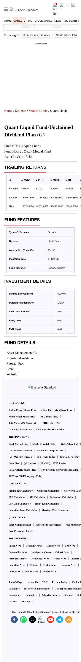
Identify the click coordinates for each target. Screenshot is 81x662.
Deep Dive (14, 463)
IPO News (70, 545)
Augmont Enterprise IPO (50, 450)
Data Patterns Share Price (22, 469)
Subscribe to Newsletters (48, 524)
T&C (45, 582)
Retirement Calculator (61, 497)
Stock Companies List (20, 524)
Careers (13, 601)
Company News (34, 545)
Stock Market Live (18, 444)
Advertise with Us (51, 595)
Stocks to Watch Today (45, 444)
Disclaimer (14, 588)
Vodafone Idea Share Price (50, 429)
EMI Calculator (17, 497)
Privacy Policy (59, 582)
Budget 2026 (49, 571)
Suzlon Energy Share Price (23, 410)
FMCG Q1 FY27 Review (54, 463)
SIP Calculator (37, 497)
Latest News (15, 545)
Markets (19, 21)
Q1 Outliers (30, 463)
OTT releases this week (36, 35)
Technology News (40, 558)
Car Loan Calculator (20, 503)
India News (14, 571)
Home (7, 21)
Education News (17, 565)
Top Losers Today (46, 456)
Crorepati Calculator (48, 490)
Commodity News (18, 552)
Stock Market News (48, 21)
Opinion (34, 565)
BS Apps (25, 601)
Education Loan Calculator (23, 510)
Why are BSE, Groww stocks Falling (59, 469)
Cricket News (62, 552)
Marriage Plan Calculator (55, 510)
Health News (49, 565)
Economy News (68, 565)
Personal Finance (18, 558)
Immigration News (41, 552)
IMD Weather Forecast (20, 456)
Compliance (15, 595)
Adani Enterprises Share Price (56, 410)
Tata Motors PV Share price (23, 423)
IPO (30, 21)
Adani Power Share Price (22, 416)
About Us (33, 582)
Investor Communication (37, 588)
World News (60, 558)
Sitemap (69, 595)
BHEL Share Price (52, 423)
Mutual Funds (38, 110)
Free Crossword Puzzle (21, 531)
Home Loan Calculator (47, 503)
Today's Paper (16, 582)
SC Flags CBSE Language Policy (26, 476)
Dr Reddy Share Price (20, 429)
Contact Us (31, 595)
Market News (53, 545)
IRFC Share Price (49, 416)
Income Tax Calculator (21, 490)
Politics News (31, 571)
